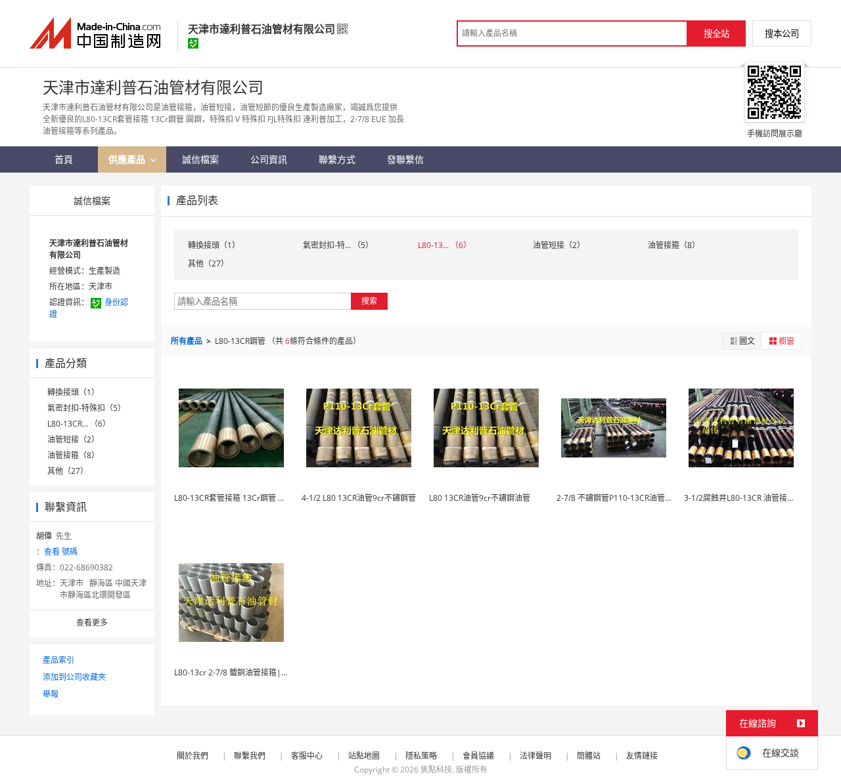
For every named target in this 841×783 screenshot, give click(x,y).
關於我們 (192, 755)
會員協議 (478, 755)
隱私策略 (421, 755)
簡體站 (589, 755)
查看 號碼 (61, 551)
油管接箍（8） (73, 455)
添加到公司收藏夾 (74, 677)
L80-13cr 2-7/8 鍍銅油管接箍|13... (235, 672)
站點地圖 (364, 755)
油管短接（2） (73, 439)
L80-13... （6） (444, 245)
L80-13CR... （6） (78, 423)
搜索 (369, 301)
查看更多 (92, 622)
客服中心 (307, 755)
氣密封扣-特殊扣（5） (86, 407)
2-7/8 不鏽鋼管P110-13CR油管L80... (620, 497)
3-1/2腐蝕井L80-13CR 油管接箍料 (743, 497)
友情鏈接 (642, 755)
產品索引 (58, 660)
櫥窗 (786, 341)
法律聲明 (535, 755)
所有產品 (187, 341)
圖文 (747, 341)
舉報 (50, 694)
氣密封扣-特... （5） (338, 245)
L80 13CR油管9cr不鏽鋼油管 (479, 497)
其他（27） (67, 470)
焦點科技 (436, 769)
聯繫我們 (249, 755)
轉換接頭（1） (73, 392)
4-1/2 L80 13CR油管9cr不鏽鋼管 (359, 497)
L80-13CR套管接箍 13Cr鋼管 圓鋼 (234, 497)
